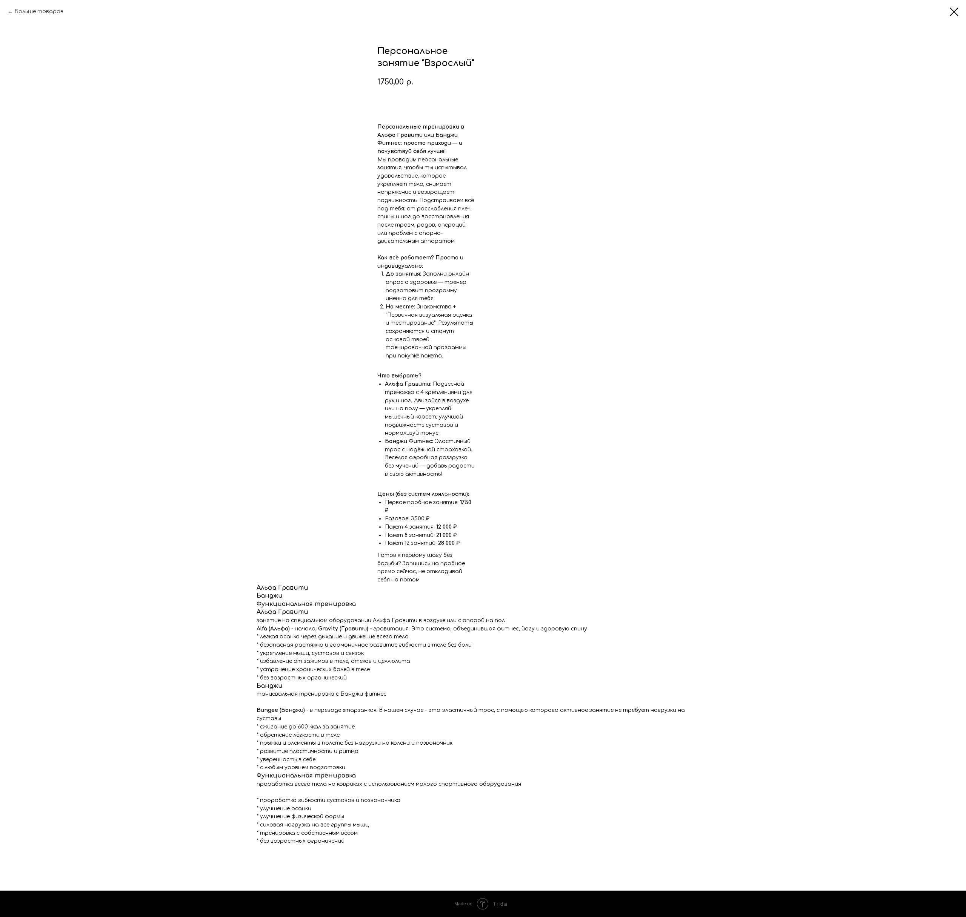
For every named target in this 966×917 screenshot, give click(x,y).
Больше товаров (38, 11)
